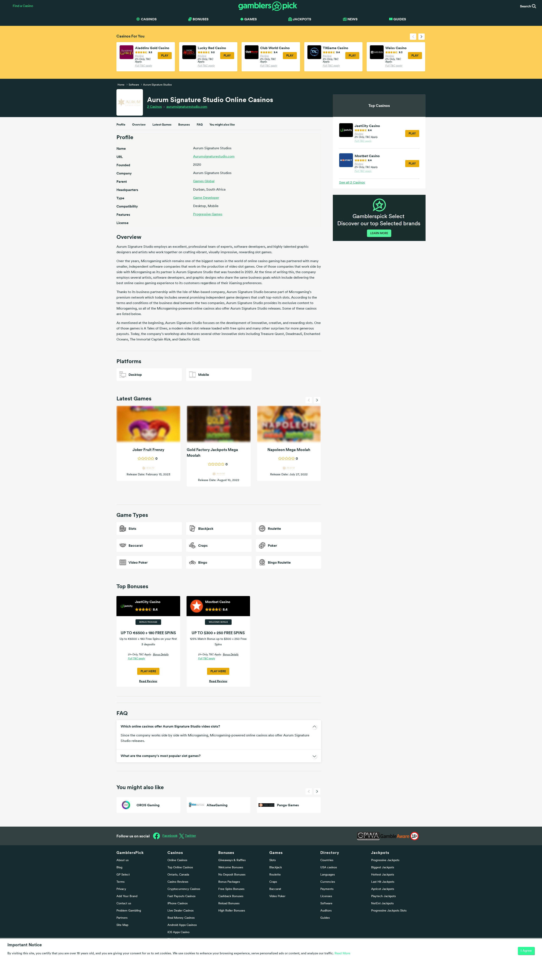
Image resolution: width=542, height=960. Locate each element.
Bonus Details (161, 654)
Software (326, 903)
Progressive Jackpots (385, 860)
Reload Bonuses (228, 903)
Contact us (123, 903)
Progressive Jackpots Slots (388, 910)
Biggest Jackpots (382, 867)
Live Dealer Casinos (180, 910)
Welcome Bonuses (230, 867)
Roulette (275, 874)
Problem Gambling (128, 910)
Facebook (169, 836)
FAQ (200, 124)
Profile (120, 124)
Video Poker (277, 896)
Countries (326, 860)
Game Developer (206, 198)
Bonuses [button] (201, 19)
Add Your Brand (126, 896)
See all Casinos (352, 182)
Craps (273, 882)
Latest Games (161, 124)
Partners (121, 918)
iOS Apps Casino (178, 932)
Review (139, 56)
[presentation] (413, 36)
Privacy (121, 889)
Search (526, 6)
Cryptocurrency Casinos (183, 889)
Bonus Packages (229, 882)
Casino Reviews (177, 882)
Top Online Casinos (180, 867)
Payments (326, 889)
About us (122, 860)
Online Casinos (177, 860)
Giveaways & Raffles (232, 860)
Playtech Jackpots (383, 896)
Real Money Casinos (181, 918)
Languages (327, 874)
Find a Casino (23, 6)
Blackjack (275, 867)
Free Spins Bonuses (231, 889)
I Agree (526, 951)
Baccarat (275, 889)
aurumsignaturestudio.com (186, 107)
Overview (139, 124)
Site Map (122, 925)
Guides (399, 19)
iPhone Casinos (177, 903)
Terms (120, 882)
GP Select (123, 874)
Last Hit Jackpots (382, 882)
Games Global (203, 181)
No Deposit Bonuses (231, 874)
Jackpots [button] (302, 19)
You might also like (222, 124)
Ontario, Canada (178, 874)
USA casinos (328, 867)
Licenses (326, 896)
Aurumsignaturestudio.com (214, 156)
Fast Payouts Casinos (181, 896)
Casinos (154, 107)
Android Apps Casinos (182, 925)
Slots (272, 860)
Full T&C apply (143, 66)
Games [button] (250, 19)
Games (276, 852)
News (352, 19)
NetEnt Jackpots (382, 903)
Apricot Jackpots (382, 889)
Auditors (326, 910)
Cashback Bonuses (230, 896)
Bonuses (184, 124)
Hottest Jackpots (382, 874)
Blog (119, 867)
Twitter (190, 836)
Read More (342, 953)
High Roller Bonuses (231, 910)
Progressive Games (207, 214)
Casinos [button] (149, 19)
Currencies (327, 882)
